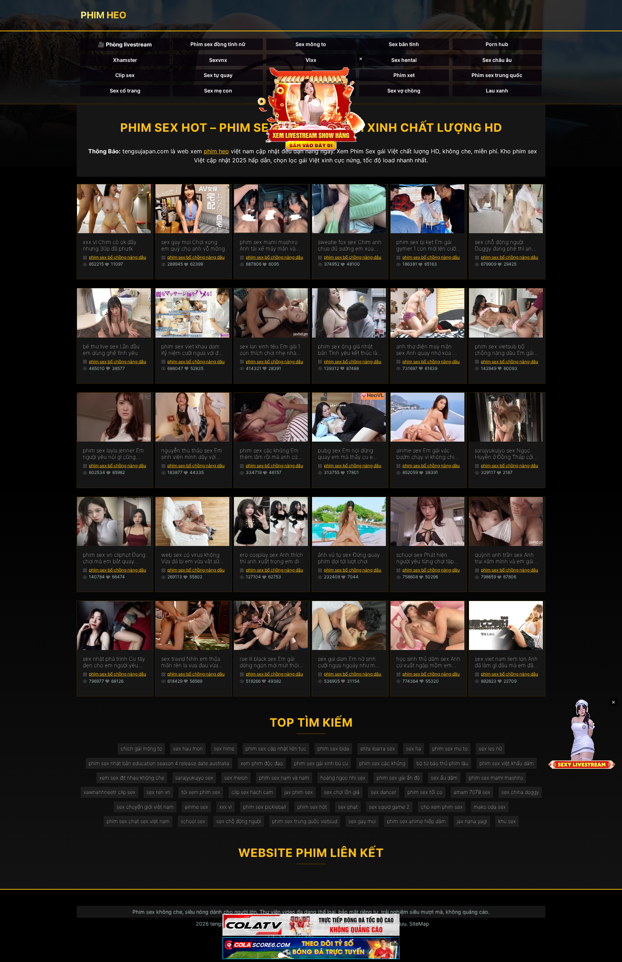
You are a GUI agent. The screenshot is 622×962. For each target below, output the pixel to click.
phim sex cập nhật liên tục (275, 748)
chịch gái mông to (141, 748)
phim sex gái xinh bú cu (321, 763)
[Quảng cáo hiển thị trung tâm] (311, 108)
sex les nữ (490, 748)
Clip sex (125, 75)
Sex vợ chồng (403, 90)
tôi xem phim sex (200, 792)
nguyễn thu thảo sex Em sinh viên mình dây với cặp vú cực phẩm (191, 453)
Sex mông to (311, 44)
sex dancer (383, 792)
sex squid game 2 (389, 807)
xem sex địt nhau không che (131, 777)
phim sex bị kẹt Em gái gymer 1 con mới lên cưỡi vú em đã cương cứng (426, 245)
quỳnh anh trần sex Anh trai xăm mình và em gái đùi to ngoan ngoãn (504, 558)
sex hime (224, 748)
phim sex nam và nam (284, 777)
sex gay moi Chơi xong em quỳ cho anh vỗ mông (193, 245)
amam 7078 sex (472, 792)
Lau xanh (497, 90)
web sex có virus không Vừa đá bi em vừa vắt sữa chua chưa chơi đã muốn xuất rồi (191, 558)
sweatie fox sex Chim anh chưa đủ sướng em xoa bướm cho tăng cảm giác (350, 245)
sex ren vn (158, 792)
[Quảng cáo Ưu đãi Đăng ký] (311, 948)
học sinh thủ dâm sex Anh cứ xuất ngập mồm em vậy (428, 662)
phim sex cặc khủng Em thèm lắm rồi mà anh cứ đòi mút (269, 453)
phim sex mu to (450, 748)
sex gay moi (362, 821)
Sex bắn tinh (404, 44)
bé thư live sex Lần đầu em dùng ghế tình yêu (111, 349)
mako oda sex (490, 807)
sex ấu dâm (444, 777)
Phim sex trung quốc (497, 75)
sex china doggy (520, 792)
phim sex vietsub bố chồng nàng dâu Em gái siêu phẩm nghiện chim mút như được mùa (504, 349)
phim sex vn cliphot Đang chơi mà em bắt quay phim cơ (114, 558)
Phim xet (404, 75)
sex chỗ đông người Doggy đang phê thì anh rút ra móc (505, 245)
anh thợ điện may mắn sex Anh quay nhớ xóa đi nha (426, 349)
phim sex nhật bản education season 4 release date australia (159, 763)
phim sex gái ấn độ (398, 777)
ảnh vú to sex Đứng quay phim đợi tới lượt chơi (349, 558)
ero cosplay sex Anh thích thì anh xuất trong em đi (271, 558)
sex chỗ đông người (238, 821)
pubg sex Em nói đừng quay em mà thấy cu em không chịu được (348, 453)
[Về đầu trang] (606, 953)
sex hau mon (188, 748)
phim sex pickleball (264, 807)
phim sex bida (333, 748)
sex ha (413, 748)
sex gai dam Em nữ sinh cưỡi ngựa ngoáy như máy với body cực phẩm (349, 662)
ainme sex (196, 807)
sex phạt (348, 807)
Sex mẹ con (218, 90)
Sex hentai (404, 60)
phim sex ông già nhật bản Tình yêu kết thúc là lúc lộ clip (347, 349)
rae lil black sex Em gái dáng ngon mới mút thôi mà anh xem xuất (269, 662)
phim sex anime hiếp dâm (416, 821)
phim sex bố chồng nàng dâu (117, 257)
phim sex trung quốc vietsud (304, 821)
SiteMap (419, 924)
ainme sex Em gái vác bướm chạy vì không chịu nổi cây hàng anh (427, 453)
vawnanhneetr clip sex (109, 792)
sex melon (236, 777)
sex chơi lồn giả (342, 792)
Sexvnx (218, 60)
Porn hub (497, 44)
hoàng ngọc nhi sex (342, 777)
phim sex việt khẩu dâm (506, 763)
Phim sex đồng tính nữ (217, 44)
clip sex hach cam (252, 792)
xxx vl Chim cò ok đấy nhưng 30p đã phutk (109, 245)
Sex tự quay (218, 75)
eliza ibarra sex (377, 748)
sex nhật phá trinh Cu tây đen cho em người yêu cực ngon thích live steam (114, 662)
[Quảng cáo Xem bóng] (311, 925)
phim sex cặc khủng (382, 763)
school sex (193, 821)
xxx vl (225, 807)
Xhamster (125, 60)
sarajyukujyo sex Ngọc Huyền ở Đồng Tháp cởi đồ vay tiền (504, 453)
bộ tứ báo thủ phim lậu (442, 763)
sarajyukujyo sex (194, 777)
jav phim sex (298, 792)
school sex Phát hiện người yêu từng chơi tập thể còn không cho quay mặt (426, 558)
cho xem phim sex (442, 807)
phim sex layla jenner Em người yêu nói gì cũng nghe (113, 453)
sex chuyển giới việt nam (145, 807)
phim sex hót (312, 807)
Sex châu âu (497, 60)
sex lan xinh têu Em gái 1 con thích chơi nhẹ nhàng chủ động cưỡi (271, 349)
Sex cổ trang (125, 90)
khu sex (507, 821)
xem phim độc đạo (261, 763)
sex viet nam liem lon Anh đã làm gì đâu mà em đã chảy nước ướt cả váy (506, 662)
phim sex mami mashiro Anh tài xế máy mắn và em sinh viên (269, 245)
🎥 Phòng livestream (125, 44)
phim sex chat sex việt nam (138, 821)
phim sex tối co (424, 792)
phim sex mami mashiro (496, 777)
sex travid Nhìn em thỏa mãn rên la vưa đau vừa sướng (190, 662)
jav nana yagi (472, 821)
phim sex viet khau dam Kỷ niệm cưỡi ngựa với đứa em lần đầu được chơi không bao (192, 349)
